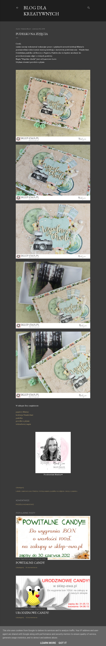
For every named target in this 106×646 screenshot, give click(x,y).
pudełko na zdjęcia (57, 491)
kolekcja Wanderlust (24, 415)
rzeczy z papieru (71, 491)
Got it (63, 642)
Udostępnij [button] (20, 487)
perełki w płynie (23, 421)
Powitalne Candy (30, 563)
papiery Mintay (22, 412)
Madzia (35, 491)
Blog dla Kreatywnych (41, 11)
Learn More (48, 642)
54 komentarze (31, 567)
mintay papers (44, 491)
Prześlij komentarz (25, 504)
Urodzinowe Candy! (32, 613)
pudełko (19, 418)
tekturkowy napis (23, 424)
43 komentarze (31, 617)
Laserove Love (26, 491)
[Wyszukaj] (88, 7)
